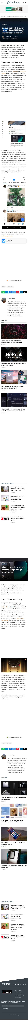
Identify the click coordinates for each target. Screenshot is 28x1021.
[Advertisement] (14, 106)
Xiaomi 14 (9, 743)
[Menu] (2, 2)
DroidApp (3, 16)
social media (10, 286)
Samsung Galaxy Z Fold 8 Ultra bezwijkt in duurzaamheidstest (17, 498)
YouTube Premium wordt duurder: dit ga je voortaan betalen (18, 518)
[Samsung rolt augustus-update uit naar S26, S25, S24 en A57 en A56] (5, 489)
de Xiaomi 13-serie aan (7, 607)
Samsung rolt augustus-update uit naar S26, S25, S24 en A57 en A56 (18, 488)
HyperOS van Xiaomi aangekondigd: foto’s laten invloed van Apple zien (12, 821)
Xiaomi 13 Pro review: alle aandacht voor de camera (13, 866)
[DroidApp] (13, 2)
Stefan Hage (9, 36)
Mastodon (15, 71)
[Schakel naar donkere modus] (23, 2)
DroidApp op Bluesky (6, 236)
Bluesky (10, 240)
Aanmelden (5, 1008)
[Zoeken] (26, 2)
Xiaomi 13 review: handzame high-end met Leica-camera (13, 843)
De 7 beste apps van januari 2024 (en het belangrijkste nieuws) (12, 387)
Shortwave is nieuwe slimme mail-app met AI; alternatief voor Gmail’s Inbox (13, 410)
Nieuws (8, 16)
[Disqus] (14, 436)
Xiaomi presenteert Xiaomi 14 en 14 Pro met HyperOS (13, 798)
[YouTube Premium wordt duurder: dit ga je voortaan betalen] (5, 518)
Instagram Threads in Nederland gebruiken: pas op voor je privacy (11, 341)
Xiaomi (3, 743)
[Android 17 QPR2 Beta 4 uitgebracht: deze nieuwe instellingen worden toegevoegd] (5, 507)
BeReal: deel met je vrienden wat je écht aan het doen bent (13, 364)
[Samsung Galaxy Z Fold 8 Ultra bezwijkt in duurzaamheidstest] (5, 498)
